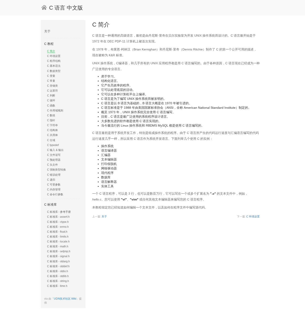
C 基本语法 (54, 65)
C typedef (53, 145)
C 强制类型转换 (56, 169)
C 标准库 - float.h (57, 231)
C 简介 (51, 51)
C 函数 (51, 105)
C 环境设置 (54, 56)
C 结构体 (52, 130)
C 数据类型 (54, 71)
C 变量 (51, 75)
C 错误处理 (54, 174)
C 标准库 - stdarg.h (58, 261)
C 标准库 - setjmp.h (58, 251)
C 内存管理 (54, 189)
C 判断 (51, 95)
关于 (47, 31)
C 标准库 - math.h (57, 246)
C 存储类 (52, 85)
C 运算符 (52, 90)
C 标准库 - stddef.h (58, 266)
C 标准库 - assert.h (58, 216)
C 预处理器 (54, 159)
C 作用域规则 (55, 110)
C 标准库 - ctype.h (58, 221)
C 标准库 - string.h (58, 281)
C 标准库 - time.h (57, 286)
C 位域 (51, 140)
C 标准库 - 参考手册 (59, 211)
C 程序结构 (54, 61)
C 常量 (51, 80)
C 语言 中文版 (66, 8)
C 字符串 (52, 125)
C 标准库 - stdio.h (57, 271)
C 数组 (51, 115)
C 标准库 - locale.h (58, 241)
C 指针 (51, 120)
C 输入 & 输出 (55, 150)
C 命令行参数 (55, 194)
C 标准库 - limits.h (58, 236)
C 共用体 (52, 135)
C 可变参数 (54, 184)
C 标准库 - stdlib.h (58, 276)
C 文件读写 (54, 154)
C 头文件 (52, 164)
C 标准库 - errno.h (58, 226)
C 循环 (51, 100)
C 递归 (51, 179)
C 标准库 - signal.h (58, 256)
